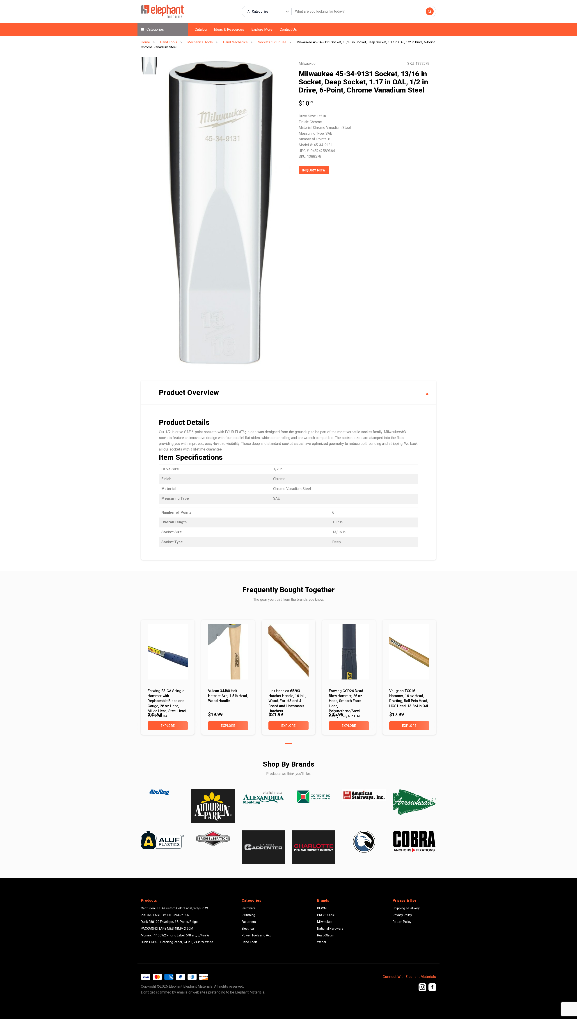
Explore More (261, 29)
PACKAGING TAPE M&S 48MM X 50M (167, 928)
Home (145, 42)
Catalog (201, 29)
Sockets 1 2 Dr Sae (272, 42)
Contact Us (288, 29)
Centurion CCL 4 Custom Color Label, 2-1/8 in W (174, 908)
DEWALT (323, 908)
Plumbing (248, 915)
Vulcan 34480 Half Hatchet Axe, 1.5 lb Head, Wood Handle (228, 696)
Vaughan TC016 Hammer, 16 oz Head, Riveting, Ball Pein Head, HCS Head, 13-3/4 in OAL (409, 698)
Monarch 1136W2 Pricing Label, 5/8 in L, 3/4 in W (175, 935)
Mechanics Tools (200, 42)
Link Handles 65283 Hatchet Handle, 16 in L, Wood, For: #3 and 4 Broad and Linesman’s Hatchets (287, 698)
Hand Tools (168, 42)
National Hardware (330, 928)
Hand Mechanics (235, 42)
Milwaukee (324, 922)
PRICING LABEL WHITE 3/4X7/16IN (165, 915)
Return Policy (402, 922)
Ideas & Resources (229, 29)
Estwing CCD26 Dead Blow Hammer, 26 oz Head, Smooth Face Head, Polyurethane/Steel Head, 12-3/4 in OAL (346, 698)
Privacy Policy (402, 915)
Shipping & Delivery (406, 908)
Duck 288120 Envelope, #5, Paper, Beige (169, 922)
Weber (321, 942)
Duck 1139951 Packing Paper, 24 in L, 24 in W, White (177, 942)
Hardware (249, 908)
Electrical (248, 928)
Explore (167, 726)
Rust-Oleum (325, 935)
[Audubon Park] (162, 840)
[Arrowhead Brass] (414, 802)
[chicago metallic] (364, 841)
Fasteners (249, 922)
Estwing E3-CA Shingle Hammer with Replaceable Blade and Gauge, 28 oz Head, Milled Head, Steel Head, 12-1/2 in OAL (167, 698)
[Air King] (162, 792)
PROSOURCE (326, 915)
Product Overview (189, 392)
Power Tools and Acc (256, 935)
